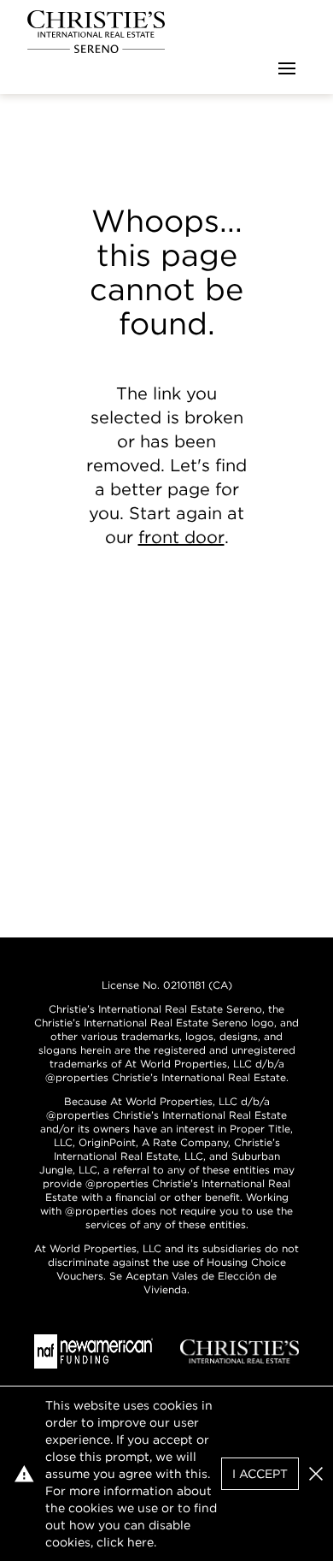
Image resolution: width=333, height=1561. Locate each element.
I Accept (260, 1474)
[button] (316, 1474)
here (140, 1542)
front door (181, 537)
